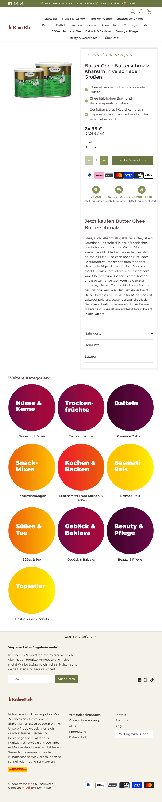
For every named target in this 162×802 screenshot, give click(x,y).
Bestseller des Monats (32, 619)
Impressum (77, 732)
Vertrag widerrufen (133, 734)
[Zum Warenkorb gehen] (149, 11)
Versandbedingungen (85, 715)
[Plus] (104, 160)
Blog (118, 726)
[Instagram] (16, 3)
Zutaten (91, 357)
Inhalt (89, 142)
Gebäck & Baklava (81, 559)
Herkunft (92, 345)
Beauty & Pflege (130, 559)
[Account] (141, 11)
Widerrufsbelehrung (84, 720)
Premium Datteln (130, 436)
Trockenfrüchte (81, 436)
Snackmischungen (32, 496)
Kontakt (120, 715)
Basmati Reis (130, 496)
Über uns (121, 720)
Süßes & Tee (32, 559)
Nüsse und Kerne (32, 436)
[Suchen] (132, 11)
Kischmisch (93, 55)
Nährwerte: (93, 334)
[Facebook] (10, 3)
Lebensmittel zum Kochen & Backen (81, 498)
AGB (72, 726)
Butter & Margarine (118, 55)
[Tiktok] (22, 3)
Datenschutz (78, 737)
